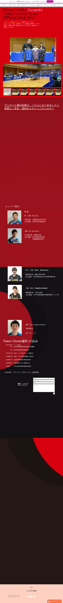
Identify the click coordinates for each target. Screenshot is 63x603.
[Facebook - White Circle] (28, 597)
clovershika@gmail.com (13, 596)
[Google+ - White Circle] (34, 597)
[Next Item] (54, 49)
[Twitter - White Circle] (31, 597)
